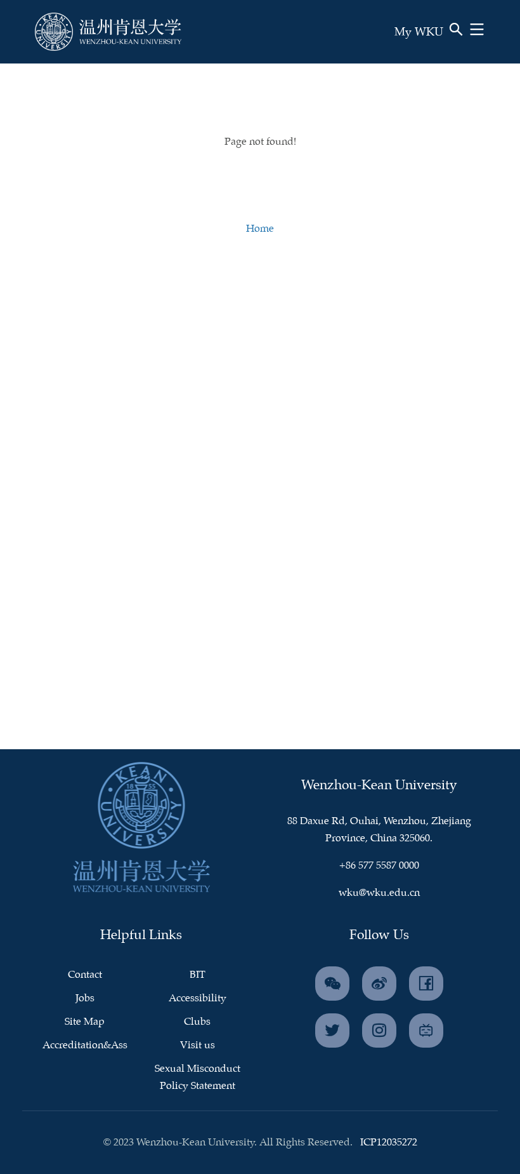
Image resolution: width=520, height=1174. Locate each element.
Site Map (85, 1022)
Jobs (84, 998)
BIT (197, 975)
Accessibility (197, 998)
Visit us (197, 1045)
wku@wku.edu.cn (379, 893)
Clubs (197, 1022)
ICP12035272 (388, 1142)
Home (260, 228)
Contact (85, 975)
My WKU (418, 32)
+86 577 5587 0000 (379, 865)
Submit (416, 49)
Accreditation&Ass (84, 1045)
